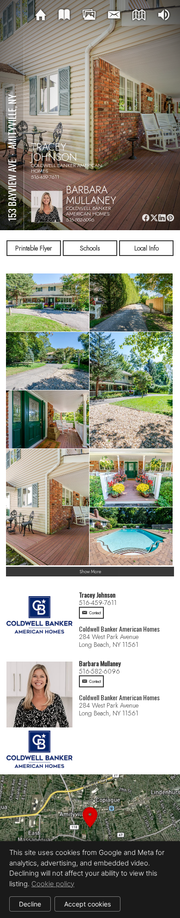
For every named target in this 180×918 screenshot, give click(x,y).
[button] (90, 828)
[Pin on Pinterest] (170, 218)
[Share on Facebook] (145, 218)
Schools (90, 248)
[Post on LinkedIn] (162, 218)
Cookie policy (52, 883)
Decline (30, 904)
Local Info (146, 248)
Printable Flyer (33, 248)
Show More (90, 571)
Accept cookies (87, 904)
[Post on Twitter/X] (154, 218)
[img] (40, 15)
